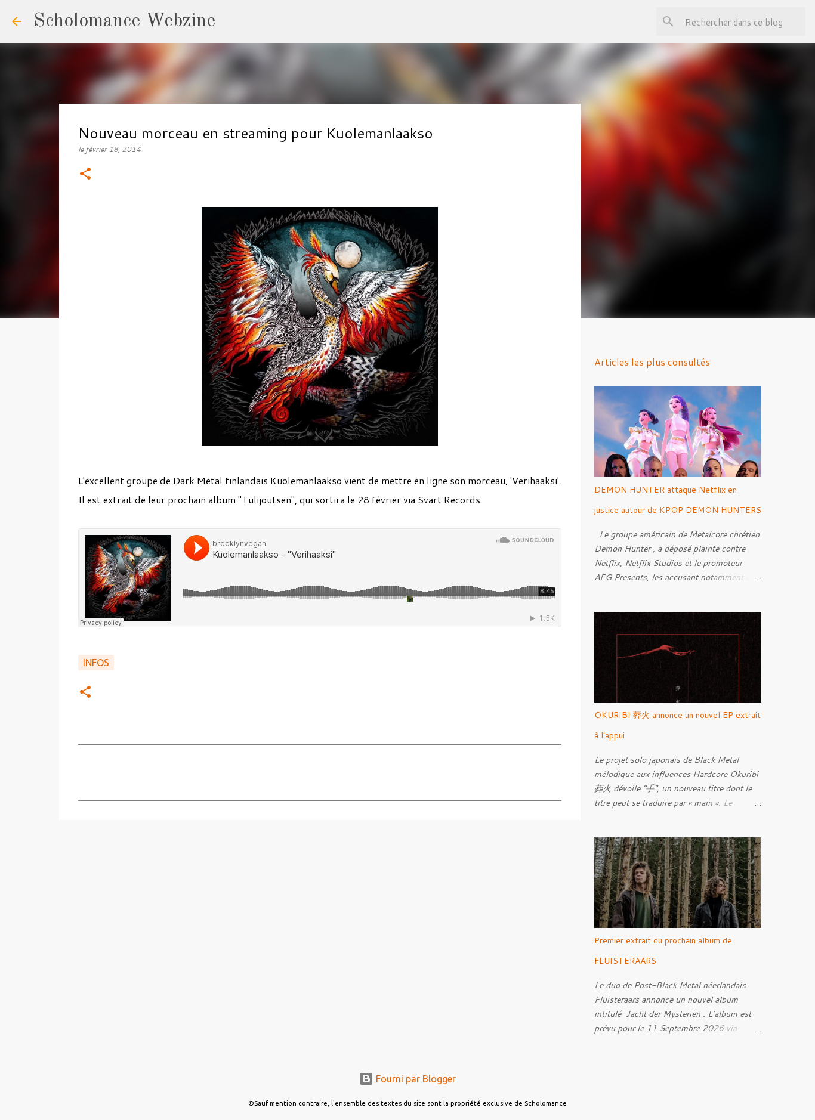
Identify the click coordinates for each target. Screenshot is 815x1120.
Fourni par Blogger (414, 1078)
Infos (96, 662)
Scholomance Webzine (124, 21)
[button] (85, 174)
